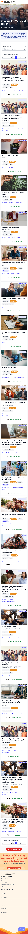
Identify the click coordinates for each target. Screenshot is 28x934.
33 (25, 57)
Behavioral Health (22, 61)
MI (11, 307)
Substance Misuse (16, 237)
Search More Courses (14, 849)
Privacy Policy (4, 880)
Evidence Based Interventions (17, 487)
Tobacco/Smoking (19, 202)
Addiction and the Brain (9, 367)
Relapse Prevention (18, 750)
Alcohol (4, 167)
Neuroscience (6, 377)
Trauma (4, 599)
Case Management (7, 794)
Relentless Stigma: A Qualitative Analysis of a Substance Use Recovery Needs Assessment (14, 740)
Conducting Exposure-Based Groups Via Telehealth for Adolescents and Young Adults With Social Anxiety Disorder (13, 821)
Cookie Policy (4, 882)
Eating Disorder (13, 637)
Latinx (15, 90)
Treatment (5, 307)
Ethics (4, 342)
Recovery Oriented (7, 750)
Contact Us (3, 886)
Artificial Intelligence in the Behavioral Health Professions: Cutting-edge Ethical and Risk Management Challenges (14, 442)
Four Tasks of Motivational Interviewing (13, 298)
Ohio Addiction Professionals (10, 227)
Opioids (5, 202)
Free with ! (16, 94)
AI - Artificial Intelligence (8, 452)
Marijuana (11, 167)
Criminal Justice (6, 713)
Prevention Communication (8, 128)
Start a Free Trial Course (14, 868)
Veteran (18, 273)
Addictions (24, 535)
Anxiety (4, 831)
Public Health (21, 90)
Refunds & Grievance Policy (7, 884)
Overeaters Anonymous (9, 626)
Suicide (21, 713)
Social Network (20, 128)
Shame (18, 413)
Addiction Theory (6, 237)
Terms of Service (5, 878)
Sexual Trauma (6, 273)
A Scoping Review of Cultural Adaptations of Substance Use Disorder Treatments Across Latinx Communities (13, 78)
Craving (11, 675)
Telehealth (19, 831)
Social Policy (6, 130)
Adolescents (6, 487)
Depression (14, 713)
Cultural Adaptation (7, 90)
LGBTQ (13, 273)
